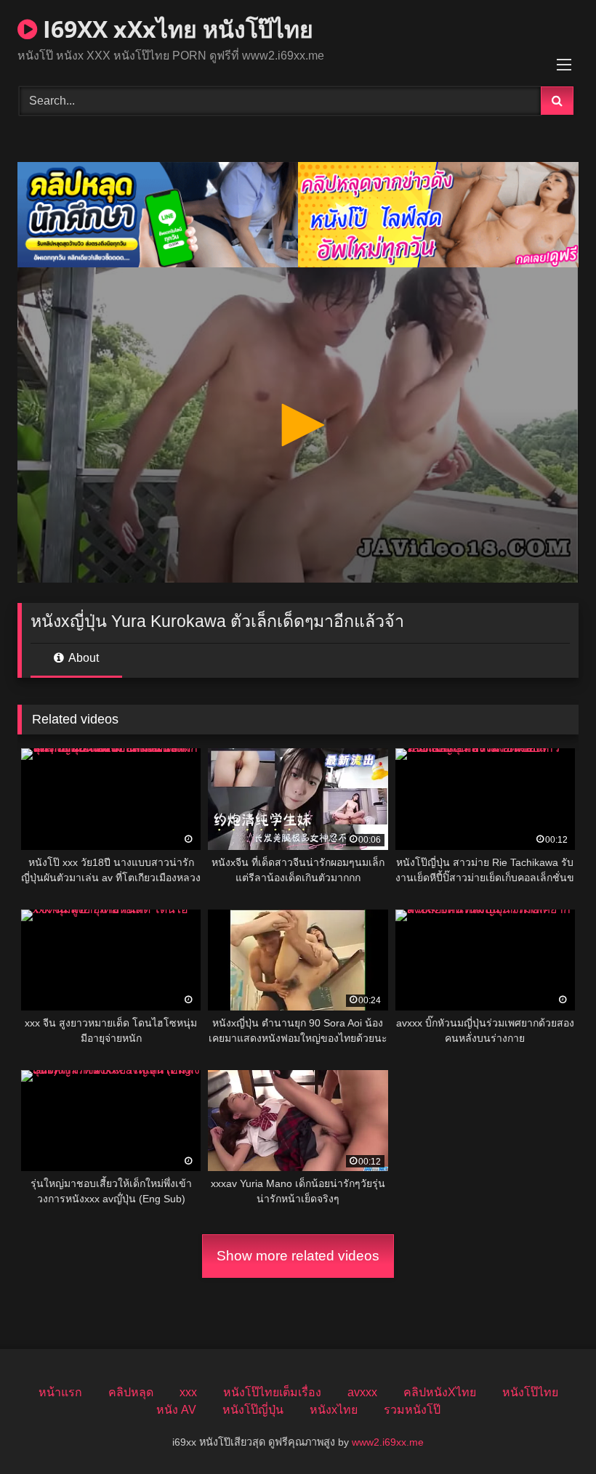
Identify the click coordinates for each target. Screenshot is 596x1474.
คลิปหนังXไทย (439, 1392)
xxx (188, 1392)
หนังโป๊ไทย (530, 1392)
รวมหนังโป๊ (412, 1410)
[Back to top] (551, 1431)
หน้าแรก (60, 1392)
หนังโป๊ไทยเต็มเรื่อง (272, 1392)
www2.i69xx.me (388, 1442)
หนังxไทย (334, 1410)
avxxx (362, 1392)
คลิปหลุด (130, 1392)
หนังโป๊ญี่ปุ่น (252, 1410)
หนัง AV (176, 1410)
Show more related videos (298, 1255)
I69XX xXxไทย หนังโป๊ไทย (175, 28)
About (82, 658)
